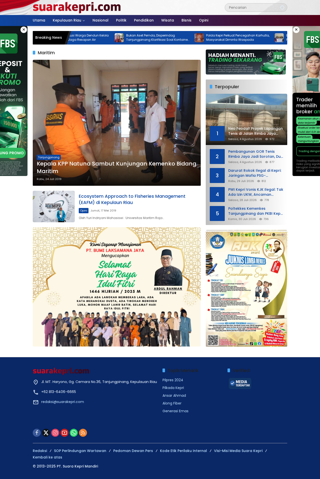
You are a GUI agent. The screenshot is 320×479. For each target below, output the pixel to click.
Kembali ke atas (47, 457)
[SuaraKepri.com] (77, 7)
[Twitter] (46, 433)
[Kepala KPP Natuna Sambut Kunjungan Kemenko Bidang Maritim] (117, 123)
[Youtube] (64, 433)
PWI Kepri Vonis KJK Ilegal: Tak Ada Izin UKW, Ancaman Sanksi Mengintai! (255, 192)
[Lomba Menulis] (246, 288)
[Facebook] (37, 433)
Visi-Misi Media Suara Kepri (238, 450)
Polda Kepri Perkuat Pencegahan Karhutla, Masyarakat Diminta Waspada (214, 38)
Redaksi (40, 450)
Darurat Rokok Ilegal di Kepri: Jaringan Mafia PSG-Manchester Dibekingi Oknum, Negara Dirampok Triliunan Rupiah (255, 173)
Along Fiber (172, 403)
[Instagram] (55, 433)
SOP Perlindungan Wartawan (80, 450)
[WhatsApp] (74, 433)
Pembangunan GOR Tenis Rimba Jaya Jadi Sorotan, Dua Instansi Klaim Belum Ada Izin (255, 154)
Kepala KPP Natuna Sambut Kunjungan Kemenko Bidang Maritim (116, 167)
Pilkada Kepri (173, 387)
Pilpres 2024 (172, 380)
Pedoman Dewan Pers (133, 450)
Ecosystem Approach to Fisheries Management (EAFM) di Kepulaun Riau (132, 199)
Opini (83, 210)
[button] (282, 7)
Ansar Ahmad (174, 395)
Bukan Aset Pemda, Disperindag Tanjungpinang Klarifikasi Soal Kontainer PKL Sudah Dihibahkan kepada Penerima (134, 38)
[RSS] (83, 433)
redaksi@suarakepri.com (62, 401)
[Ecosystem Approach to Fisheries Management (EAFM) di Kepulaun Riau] (54, 206)
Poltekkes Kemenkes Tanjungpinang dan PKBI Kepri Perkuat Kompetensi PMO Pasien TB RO (255, 211)
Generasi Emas (175, 411)
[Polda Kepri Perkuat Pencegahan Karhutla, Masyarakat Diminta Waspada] (176, 37)
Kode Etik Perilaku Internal (183, 450)
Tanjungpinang (49, 157)
